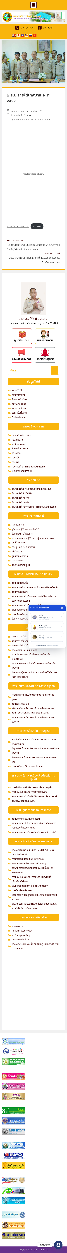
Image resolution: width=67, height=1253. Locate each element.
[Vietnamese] (35, 35)
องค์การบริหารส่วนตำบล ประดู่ (24, 111)
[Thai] (31, 35)
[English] (14, 35)
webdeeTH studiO (41, 1249)
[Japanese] (19, 35)
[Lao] (23, 35)
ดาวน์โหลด (37, 226)
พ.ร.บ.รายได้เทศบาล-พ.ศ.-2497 (18, 226)
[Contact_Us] (58, 1245)
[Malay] (27, 35)
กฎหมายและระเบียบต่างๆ (22, 119)
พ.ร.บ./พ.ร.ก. (44, 119)
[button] (33, 5)
